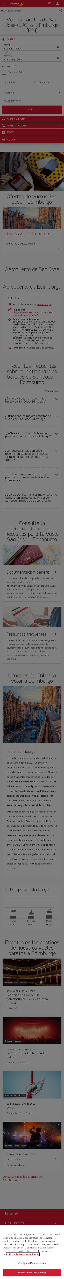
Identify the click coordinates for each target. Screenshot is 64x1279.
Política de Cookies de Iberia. (22, 1254)
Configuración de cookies (32, 1263)
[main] (32, 1252)
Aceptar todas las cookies (31, 1272)
